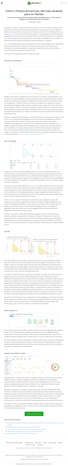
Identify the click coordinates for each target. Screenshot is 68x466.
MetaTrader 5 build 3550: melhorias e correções (21, 433)
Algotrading (52, 443)
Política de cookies (47, 464)
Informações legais (43, 459)
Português (61, 3)
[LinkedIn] (34, 451)
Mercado (38, 443)
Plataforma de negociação (14, 443)
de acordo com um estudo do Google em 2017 (31, 134)
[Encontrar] (66, 3)
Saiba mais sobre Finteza (34, 414)
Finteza (6, 44)
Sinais (45, 443)
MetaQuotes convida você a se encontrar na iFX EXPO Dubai (25, 431)
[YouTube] (37, 451)
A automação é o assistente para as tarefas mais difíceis (23, 427)
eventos (32, 186)
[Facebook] (31, 451)
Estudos (12, 34)
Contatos (40, 445)
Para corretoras (30, 445)
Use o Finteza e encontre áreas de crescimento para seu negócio (26, 429)
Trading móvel (28, 443)
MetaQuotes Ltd (34, 459)
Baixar (60, 443)
